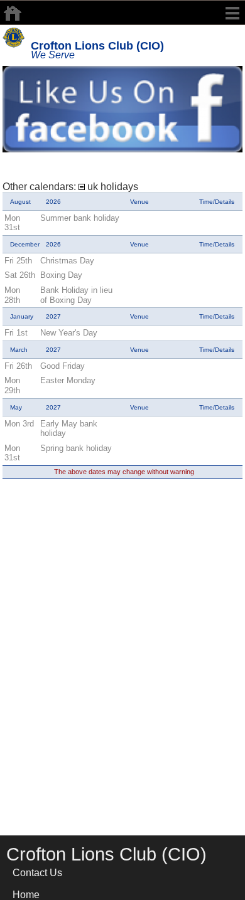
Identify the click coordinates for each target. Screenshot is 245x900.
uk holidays (111, 186)
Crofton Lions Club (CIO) (97, 46)
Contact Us (37, 872)
